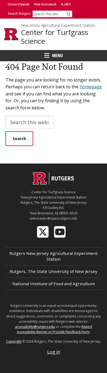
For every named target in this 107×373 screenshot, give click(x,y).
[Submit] (68, 14)
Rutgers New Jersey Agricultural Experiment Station (53, 256)
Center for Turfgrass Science (54, 37)
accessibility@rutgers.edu (35, 326)
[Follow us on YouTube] (60, 231)
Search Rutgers (19, 13)
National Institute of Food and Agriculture (53, 283)
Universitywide (19, 4)
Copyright (13, 341)
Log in (53, 352)
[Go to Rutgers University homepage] (11, 34)
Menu (57, 55)
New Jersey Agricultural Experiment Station (58, 25)
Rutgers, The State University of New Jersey (53, 271)
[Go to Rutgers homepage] (53, 183)
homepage (91, 87)
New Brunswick (45, 4)
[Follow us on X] (43, 231)
